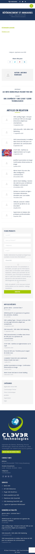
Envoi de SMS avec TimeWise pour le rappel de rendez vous (16, 352)
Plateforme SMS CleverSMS (12, 498)
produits (6, 395)
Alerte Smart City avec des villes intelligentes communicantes (21, 172)
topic (5, 401)
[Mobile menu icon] (31, 6)
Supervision (7, 398)
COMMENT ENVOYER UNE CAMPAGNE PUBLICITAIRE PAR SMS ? (15, 359)
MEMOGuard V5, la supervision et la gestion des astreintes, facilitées (17, 314)
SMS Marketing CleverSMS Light (13, 501)
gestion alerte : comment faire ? (13, 308)
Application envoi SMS (20, 52)
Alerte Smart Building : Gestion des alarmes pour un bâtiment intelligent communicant (22, 183)
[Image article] (7, 119)
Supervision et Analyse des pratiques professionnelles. (21, 213)
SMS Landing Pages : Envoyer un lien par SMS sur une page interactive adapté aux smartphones (22, 120)
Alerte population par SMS (11, 495)
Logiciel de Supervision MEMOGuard (14, 504)
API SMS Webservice (10, 489)
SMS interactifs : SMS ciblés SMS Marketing (23, 130)
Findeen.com (6, 31)
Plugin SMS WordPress (10, 492)
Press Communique (9, 392)
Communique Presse (10, 389)
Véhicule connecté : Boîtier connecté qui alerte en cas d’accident (21, 204)
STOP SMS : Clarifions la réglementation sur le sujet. (22, 151)
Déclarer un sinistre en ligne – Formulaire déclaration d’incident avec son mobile (22, 193)
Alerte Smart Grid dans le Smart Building (15, 372)
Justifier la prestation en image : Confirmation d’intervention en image (23, 162)
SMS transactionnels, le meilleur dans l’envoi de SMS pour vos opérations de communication (23, 141)
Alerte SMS (7, 486)
